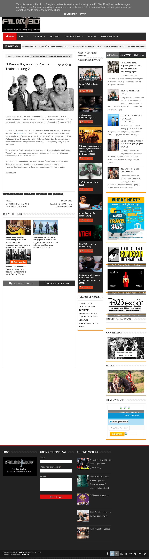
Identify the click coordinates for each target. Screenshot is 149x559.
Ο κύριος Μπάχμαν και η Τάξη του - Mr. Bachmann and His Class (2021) (90, 279)
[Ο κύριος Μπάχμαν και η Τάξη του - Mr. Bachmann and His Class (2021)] (90, 259)
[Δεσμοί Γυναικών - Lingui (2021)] (90, 197)
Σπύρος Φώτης (8, 194)
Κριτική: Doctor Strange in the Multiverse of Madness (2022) (87, 46)
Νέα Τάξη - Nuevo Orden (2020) (87, 245)
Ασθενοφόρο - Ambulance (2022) (87, 116)
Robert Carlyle (22, 56)
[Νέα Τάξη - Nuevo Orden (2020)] (90, 228)
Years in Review (108, 36)
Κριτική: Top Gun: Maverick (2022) (43, 46)
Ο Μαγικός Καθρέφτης (99, 495)
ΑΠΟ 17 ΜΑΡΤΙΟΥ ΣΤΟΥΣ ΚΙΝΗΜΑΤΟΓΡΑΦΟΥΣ (89, 58)
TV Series (37, 36)
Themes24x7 (26, 554)
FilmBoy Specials (72, 36)
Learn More (70, 14)
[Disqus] (39, 327)
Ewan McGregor (29, 194)
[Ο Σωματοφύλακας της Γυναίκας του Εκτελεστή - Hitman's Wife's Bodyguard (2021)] (90, 130)
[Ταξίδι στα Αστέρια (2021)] (90, 166)
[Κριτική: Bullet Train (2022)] (90, 71)
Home (11, 36)
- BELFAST (83, 320)
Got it (83, 14)
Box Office (54, 36)
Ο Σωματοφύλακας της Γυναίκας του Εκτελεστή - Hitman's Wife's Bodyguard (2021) (90, 150)
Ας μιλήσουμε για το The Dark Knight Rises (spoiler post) (100, 464)
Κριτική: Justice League (100, 529)
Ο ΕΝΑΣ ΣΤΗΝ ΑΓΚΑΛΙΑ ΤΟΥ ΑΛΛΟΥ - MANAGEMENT (131, 118)
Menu (90, 36)
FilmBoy (21, 552)
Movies (22, 36)
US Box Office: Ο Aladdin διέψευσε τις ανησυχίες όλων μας (132, 143)
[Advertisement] (93, 21)
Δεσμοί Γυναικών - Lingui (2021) (87, 214)
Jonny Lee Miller (41, 194)
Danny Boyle (19, 194)
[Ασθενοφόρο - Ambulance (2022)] (90, 99)
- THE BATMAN (85, 303)
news (50, 194)
